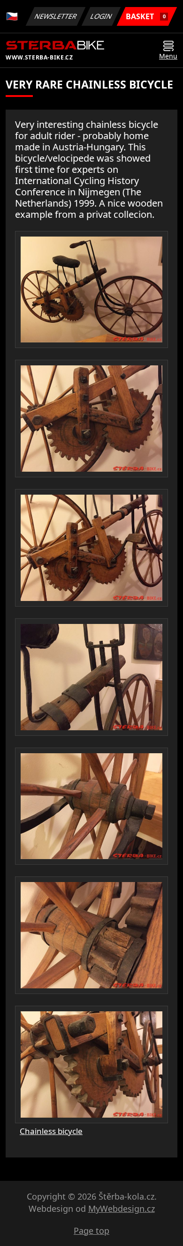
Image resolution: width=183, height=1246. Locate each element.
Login (101, 16)
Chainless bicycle (51, 1131)
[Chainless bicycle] (91, 290)
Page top (91, 1230)
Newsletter (56, 16)
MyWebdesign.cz (121, 1208)
